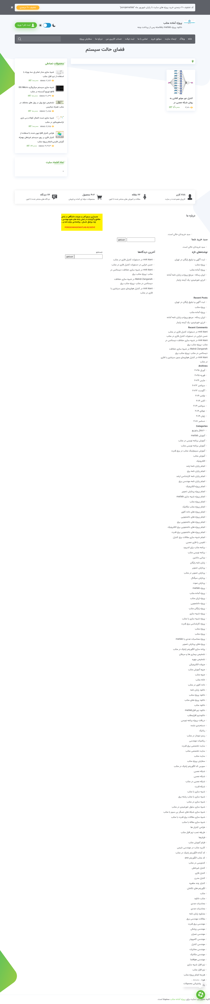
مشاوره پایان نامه (197, 914)
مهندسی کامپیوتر (197, 939)
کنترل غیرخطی (198, 868)
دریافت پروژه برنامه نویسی (193, 720)
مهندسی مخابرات (197, 949)
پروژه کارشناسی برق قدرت (193, 624)
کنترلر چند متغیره (197, 883)
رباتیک (202, 731)
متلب (202, 893)
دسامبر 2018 (199, 421)
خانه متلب (200, 680)
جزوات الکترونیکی (197, 664)
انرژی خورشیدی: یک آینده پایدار (190, 280)
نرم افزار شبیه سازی (196, 965)
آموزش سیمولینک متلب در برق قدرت (188, 451)
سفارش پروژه (86, 39)
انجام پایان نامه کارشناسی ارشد (190, 476)
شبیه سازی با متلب (196, 792)
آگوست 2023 (198, 391)
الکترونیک (200, 461)
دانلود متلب (199, 705)
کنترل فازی (200, 873)
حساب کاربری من (114, 39)
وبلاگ (182, 39)
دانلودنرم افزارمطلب (196, 715)
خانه (190, 39)
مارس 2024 (199, 380)
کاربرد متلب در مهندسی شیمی (191, 848)
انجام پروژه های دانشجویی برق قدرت (188, 532)
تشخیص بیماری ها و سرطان (192, 654)
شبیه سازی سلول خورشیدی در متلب (188, 807)
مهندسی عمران (198, 934)
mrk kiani (203, 332)
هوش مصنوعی (198, 980)
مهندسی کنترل (198, 944)
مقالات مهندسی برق (196, 919)
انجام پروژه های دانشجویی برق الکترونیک (186, 527)
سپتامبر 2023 (198, 385)
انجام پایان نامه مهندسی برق (192, 481)
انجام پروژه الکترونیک (195, 486)
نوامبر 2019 (200, 396)
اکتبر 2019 (200, 401)
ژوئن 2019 (200, 416)
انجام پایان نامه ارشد (195, 466)
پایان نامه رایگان (197, 563)
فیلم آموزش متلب (197, 842)
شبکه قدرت (200, 787)
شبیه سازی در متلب (196, 802)
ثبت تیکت (129, 39)
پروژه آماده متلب (197, 270)
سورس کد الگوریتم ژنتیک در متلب (189, 766)
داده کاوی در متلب (196, 685)
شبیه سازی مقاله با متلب (193, 822)
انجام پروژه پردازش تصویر (193, 491)
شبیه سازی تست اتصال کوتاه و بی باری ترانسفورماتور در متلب (42, 122)
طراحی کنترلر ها (197, 827)
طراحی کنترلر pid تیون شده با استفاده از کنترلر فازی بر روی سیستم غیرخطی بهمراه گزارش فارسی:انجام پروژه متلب (41, 140)
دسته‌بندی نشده (198, 725)
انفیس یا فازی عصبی (195, 542)
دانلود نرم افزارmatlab (195, 710)
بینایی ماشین (199, 558)
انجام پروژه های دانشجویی (193, 517)
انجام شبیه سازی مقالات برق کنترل (189, 537)
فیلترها (202, 837)
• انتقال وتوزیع (198, 430)
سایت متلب (199, 756)
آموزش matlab (198, 436)
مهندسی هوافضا (197, 959)
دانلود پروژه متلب (197, 695)
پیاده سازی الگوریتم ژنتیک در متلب (189, 649)
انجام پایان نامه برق (196, 471)
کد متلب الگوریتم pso (195, 858)
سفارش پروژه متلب (196, 761)
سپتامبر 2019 (199, 406)
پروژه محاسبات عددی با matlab (190, 639)
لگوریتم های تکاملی (196, 888)
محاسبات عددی (198, 904)
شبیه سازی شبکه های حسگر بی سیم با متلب (184, 812)
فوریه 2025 (200, 375)
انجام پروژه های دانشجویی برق (191, 522)
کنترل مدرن (199, 878)
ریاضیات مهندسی (197, 741)
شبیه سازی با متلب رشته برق (191, 797)
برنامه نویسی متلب (196, 553)
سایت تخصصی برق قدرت (193, 746)
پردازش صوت (199, 583)
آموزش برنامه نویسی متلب (193, 446)
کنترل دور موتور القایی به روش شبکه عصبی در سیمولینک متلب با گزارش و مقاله (181, 105)
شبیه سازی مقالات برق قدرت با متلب (188, 817)
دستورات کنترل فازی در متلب (126, 260)
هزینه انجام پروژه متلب (194, 975)
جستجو (99, 252)
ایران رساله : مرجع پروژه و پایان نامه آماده (186, 275)
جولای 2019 (200, 411)
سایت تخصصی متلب (195, 751)
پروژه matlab (199, 588)
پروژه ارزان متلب (197, 598)
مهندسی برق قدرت (196, 924)
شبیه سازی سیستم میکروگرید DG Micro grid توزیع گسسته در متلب (36, 92)
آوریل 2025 (199, 370)
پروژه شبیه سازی (197, 614)
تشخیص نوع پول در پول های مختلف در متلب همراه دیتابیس (42, 107)
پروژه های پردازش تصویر (193, 644)
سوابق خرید (156, 39)
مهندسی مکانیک (197, 954)
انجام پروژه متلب (197, 502)
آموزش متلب (199, 456)
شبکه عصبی (199, 771)
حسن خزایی (202, 336)
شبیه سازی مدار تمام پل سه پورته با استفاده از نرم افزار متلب (43, 76)
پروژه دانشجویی (198, 603)
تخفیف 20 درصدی (28, 7)
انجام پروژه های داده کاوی (193, 512)
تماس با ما (143, 39)
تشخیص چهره (198, 659)
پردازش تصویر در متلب (194, 573)
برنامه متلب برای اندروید (194, 547)
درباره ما (99, 39)
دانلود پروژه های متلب (195, 700)
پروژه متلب (200, 265)
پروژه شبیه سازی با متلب (193, 619)
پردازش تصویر (198, 568)
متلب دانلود (199, 898)
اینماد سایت (170, 39)
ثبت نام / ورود (24, 25)
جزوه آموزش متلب (196, 670)
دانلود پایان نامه (197, 690)
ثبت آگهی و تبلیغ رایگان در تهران (190, 260)
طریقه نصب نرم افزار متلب (193, 832)
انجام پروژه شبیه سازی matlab (191, 497)
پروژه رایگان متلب (197, 608)
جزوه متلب (200, 675)
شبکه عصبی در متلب (195, 781)
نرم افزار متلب (198, 970)
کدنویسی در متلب (197, 863)
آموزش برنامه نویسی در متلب (191, 441)
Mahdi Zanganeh (199, 349)
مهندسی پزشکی (197, 929)
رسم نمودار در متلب (196, 736)
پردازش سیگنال (198, 578)
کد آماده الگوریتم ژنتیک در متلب (190, 853)
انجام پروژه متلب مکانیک (193, 507)
